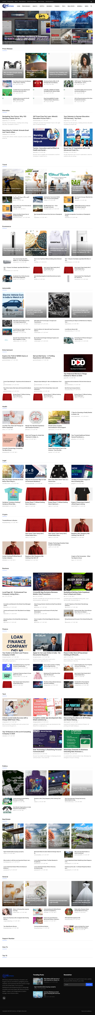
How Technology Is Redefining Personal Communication (47, 750)
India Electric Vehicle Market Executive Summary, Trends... (12, 313)
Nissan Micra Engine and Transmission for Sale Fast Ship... (81, 312)
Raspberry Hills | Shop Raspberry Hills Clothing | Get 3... (82, 790)
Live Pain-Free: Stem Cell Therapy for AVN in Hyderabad (12, 426)
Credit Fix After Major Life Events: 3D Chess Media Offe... (81, 72)
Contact (4, 1)
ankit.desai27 (66, 753)
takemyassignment (79, 613)
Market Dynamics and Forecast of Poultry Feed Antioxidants (46, 611)
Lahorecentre (6, 254)
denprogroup (46, 982)
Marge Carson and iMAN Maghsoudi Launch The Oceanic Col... (61, 39)
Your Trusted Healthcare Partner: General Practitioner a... (80, 436)
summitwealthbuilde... (30, 483)
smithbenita (5, 134)
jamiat (14, 810)
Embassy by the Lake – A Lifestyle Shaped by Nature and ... (78, 867)
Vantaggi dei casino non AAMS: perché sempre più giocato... (11, 790)
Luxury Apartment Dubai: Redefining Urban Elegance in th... (78, 861)
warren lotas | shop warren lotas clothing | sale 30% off (35, 791)
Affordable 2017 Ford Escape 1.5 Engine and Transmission (45, 321)
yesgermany (5, 120)
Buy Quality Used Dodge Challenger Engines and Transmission (46, 338)
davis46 (35, 279)
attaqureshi (75, 904)
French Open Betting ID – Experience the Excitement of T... (17, 382)
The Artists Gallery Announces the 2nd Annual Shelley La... (83, 90)
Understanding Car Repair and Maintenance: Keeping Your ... (78, 321)
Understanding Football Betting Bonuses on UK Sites (21, 799)
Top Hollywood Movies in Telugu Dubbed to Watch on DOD (75, 375)
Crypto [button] (42, 6)
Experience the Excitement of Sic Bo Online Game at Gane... (78, 382)
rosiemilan (77, 200)
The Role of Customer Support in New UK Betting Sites (80, 480)
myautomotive (68, 323)
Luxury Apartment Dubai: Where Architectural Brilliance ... (15, 867)
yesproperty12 (37, 863)
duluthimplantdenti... (75, 416)
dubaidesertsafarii (48, 208)
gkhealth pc (73, 439)
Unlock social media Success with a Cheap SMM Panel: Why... (15, 719)
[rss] (4, 998)
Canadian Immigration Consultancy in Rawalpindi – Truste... (78, 215)
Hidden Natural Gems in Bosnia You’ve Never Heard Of (82, 206)
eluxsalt (76, 929)
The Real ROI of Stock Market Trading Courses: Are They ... (82, 682)
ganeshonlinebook (6, 360)
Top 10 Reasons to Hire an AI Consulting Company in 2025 (16, 733)
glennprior (27, 429)
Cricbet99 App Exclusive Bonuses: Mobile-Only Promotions (45, 593)
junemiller (15, 208)
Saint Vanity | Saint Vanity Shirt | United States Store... (52, 268)
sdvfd (45, 270)
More (86, 6)
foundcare (46, 921)
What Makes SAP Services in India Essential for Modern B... (52, 979)
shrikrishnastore (68, 262)
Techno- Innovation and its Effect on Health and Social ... (46, 149)
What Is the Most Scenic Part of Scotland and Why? (21, 215)
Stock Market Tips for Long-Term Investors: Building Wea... (21, 665)
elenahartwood (36, 753)
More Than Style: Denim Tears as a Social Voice (58, 480)
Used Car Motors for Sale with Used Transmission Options (46, 330)
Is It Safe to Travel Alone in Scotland (12, 189)
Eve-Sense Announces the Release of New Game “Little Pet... (22, 81)
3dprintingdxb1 (67, 722)
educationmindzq (36, 120)
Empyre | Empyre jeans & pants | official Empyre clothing (80, 503)
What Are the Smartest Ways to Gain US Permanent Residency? (35, 480)
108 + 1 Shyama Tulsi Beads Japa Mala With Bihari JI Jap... (78, 259)
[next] (47, 27)
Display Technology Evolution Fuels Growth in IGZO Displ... (58, 544)
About (16, 1)
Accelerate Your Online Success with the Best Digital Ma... (21, 276)
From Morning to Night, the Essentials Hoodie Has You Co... (58, 250)
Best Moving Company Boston (72, 388)
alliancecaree (51, 429)
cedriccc (5, 853)
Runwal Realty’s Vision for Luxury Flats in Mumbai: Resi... (11, 843)
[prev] (4, 27)
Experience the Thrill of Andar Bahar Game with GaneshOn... (46, 388)
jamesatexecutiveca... (8, 192)
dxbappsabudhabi (37, 722)
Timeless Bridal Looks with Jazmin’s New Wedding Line (81, 901)
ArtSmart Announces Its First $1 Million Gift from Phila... (21, 99)
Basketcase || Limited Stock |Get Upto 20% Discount (52, 674)
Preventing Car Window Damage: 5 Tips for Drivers (83, 338)
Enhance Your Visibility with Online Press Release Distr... (59, 73)
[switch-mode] (91, 1)
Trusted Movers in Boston (9, 520)
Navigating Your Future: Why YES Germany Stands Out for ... (14, 117)
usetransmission (53, 315)
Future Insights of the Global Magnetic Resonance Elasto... (46, 619)
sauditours (28, 192)
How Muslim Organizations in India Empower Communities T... (22, 807)
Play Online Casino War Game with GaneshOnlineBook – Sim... (17, 388)
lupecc (72, 560)
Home (18, 6)
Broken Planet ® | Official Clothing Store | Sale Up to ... (21, 395)
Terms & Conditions (86, 1011)
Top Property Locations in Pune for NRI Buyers (58, 844)
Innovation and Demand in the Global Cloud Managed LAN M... (16, 604)
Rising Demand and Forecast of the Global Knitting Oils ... (78, 619)
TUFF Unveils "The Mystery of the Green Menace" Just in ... (83, 81)
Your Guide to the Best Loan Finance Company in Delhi (15, 654)
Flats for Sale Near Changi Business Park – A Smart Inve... (34, 843)
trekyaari (46, 200)
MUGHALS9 (73, 537)
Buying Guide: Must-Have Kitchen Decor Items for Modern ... (83, 611)
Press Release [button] (26, 6)
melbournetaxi (16, 341)
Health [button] (35, 6)
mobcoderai (4, 735)
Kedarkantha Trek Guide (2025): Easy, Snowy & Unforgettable (52, 197)
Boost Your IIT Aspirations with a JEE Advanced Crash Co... (77, 149)
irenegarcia (5, 315)
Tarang (76, 912)
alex (5, 41)
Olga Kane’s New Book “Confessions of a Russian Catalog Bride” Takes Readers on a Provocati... (70, 24)
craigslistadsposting (7, 921)
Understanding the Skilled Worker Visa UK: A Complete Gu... (52, 909)
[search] (91, 6)
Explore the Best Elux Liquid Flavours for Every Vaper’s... (82, 927)
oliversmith (35, 152)
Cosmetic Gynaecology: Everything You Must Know (12, 449)
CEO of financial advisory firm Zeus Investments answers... (83, 99)
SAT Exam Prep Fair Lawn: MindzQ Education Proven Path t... (45, 117)
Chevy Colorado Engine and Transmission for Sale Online (59, 313)
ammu (3, 429)
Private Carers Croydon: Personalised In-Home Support (57, 426)
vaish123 (5, 847)
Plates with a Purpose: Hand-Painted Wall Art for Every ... (82, 909)
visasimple (46, 912)
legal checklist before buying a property (13, 851)
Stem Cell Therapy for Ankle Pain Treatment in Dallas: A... (34, 436)
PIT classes (66, 152)
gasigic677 (73, 483)
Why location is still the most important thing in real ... (17, 860)
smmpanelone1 (5, 722)
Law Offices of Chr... (6, 483)
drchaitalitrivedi (5, 452)
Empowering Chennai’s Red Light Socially (58, 901)
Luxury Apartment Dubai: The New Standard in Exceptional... (46, 861)
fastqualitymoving (69, 331)
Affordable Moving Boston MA (72, 917)
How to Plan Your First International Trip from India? (22, 206)
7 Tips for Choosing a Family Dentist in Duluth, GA (81, 413)
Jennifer (15, 279)
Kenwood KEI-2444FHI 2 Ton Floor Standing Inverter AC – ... (12, 250)
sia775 (49, 547)
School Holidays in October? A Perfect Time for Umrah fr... (35, 189)
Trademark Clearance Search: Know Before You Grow (22, 674)
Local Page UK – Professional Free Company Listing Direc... (14, 593)
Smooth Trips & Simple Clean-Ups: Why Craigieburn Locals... (22, 338)
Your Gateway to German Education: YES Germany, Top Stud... (77, 117)
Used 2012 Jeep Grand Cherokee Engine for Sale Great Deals (34, 312)
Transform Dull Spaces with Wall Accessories (12, 901)
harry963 (28, 847)
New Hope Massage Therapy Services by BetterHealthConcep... (75, 799)
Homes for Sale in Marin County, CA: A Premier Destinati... (80, 843)
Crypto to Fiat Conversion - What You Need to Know (80, 557)
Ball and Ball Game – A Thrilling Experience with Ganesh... (44, 357)
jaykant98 (66, 377)
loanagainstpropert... (6, 657)
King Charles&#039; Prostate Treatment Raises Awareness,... (52, 99)
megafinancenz (78, 667)
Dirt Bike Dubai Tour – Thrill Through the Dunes (50, 206)
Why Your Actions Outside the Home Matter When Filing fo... (12, 480)
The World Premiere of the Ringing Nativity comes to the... (34, 72)
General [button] (79, 6)
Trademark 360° (16, 676)
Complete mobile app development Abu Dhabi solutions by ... (47, 719)
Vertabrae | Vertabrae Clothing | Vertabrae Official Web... (11, 503)
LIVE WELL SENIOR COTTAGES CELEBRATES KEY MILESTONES (52, 90)
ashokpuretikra (16, 667)
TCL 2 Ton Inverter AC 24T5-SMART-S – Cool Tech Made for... (21, 259)
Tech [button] (63, 6)
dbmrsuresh (6, 607)
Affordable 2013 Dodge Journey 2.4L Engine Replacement (21, 321)
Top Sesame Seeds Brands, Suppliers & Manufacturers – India (35, 250)
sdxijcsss (46, 676)
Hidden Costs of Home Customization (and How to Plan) (35, 900)
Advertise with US (49, 1)
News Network (22, 1)
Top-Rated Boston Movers (10, 926)
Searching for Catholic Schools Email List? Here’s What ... (15, 131)
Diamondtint (16, 332)
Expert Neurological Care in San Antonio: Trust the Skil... (57, 449)
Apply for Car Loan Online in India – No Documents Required (46, 654)
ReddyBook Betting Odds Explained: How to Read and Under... (77, 593)
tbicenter (50, 452)
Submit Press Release (31, 1)
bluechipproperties (7, 862)
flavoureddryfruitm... (30, 254)
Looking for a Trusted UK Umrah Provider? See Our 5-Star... (58, 188)
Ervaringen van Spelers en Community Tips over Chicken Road (58, 790)
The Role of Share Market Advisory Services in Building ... (52, 682)
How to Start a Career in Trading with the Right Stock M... (52, 665)
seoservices (36, 217)
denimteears (51, 483)
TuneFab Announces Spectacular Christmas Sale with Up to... (21, 90)
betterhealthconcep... (69, 801)
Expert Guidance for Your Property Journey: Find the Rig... (83, 665)
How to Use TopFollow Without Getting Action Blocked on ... (48, 259)
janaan (14, 200)
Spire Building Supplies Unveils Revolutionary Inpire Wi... (47, 276)
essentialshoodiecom (54, 254)
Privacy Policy (10, 1)
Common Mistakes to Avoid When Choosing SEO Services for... (52, 993)
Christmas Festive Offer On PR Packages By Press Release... (51, 81)
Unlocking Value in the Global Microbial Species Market (15, 619)
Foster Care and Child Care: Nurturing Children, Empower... (52, 918)
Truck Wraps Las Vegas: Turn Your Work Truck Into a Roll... (22, 330)
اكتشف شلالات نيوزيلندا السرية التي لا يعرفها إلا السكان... (21, 197)
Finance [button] (57, 6)
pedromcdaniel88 (78, 854)
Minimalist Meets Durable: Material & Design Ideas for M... (47, 852)
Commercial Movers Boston (41, 926)
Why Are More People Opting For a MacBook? (12, 73)
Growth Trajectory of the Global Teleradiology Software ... (76, 604)
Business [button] (49, 6)
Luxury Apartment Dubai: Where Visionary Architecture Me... (45, 867)
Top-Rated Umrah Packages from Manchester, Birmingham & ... (81, 188)
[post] (26, 27)
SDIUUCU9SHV (5, 506)
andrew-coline (78, 341)
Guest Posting (41, 1)
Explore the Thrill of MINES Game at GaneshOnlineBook (15, 357)
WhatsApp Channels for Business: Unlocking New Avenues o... (76, 750)
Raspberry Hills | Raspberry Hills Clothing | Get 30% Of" (80, 534)
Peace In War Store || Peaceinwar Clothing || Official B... (76, 654)
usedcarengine (29, 315)
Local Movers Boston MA (71, 329)
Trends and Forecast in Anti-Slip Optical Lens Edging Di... (16, 611)
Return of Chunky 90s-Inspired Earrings (21, 909)
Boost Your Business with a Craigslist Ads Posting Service (16, 918)
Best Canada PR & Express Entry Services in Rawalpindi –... (48, 215)
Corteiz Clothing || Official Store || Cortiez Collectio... (12, 557)
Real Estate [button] (71, 6)
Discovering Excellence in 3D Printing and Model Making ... (77, 719)
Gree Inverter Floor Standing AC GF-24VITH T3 (83, 276)
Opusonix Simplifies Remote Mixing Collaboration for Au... (81, 40)
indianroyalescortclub (54, 904)
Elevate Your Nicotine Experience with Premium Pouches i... (34, 426)
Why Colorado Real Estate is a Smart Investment (82, 852)
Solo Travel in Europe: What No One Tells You (83, 197)
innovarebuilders (37, 854)
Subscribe (89, 984)
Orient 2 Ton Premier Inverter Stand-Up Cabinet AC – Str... (82, 251)
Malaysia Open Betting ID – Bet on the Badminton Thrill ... (47, 382)
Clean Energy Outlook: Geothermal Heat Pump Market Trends (47, 604)
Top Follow (36, 262)
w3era (45, 996)
